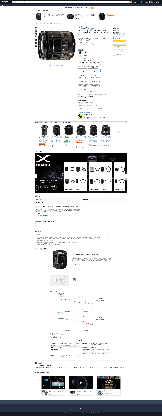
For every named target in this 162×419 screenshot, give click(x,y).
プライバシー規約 (71, 412)
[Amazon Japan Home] (71, 409)
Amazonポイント (10, 5)
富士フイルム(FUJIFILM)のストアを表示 (86, 28)
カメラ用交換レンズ (51, 23)
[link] (53, 18)
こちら (62, 211)
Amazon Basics (34, 5)
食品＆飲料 (94, 5)
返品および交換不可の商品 (48, 207)
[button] (3, 5)
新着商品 (53, 5)
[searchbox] (72, 2)
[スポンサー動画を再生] (81, 382)
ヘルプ (16, 5)
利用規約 (65, 412)
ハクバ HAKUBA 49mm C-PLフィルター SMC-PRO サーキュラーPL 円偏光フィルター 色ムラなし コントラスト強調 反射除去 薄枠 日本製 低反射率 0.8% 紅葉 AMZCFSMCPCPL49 (56, 391)
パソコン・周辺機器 (109, 5)
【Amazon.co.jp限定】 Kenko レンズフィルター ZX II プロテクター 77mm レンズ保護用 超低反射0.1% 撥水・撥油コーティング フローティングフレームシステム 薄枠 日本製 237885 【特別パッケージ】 (112, 391)
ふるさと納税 (65, 5)
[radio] (36, 27)
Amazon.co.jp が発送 (117, 38)
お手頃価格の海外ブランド (127, 5)
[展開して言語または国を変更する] (86, 409)
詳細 (121, 32)
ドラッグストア (137, 5)
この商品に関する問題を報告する (86, 112)
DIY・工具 (143, 5)
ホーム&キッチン (72, 5)
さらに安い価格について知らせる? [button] (42, 215)
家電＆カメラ (37, 23)
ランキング (28, 5)
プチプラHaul (21, 5)
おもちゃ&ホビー (117, 5)
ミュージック (59, 5)
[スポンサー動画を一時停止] (63, 388)
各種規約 (87, 412)
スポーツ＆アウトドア (156, 5)
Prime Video (41, 5)
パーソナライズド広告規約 (80, 412)
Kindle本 (79, 5)
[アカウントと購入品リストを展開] (147, 2)
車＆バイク (149, 5)
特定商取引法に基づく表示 (94, 412)
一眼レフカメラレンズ (59, 23)
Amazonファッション (86, 5)
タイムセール (47, 5)
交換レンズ (45, 23)
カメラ (41, 23)
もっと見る (81, 109)
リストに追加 (116, 46)
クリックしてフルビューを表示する (57, 65)
